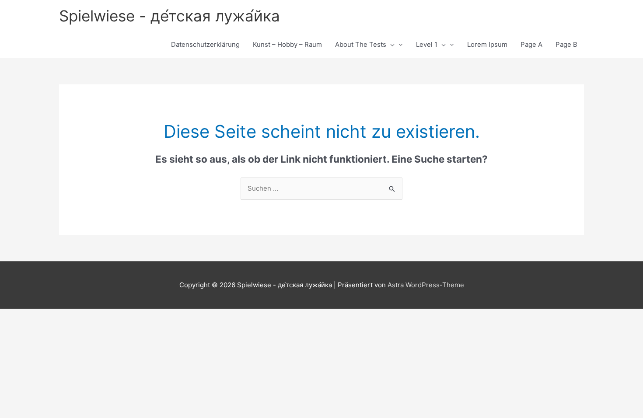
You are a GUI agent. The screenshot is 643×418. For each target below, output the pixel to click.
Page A (531, 44)
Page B (566, 44)
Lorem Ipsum (487, 44)
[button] (390, 44)
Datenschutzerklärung (205, 44)
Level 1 (426, 44)
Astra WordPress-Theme (426, 285)
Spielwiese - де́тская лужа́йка (169, 16)
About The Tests (360, 44)
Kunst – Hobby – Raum (287, 44)
